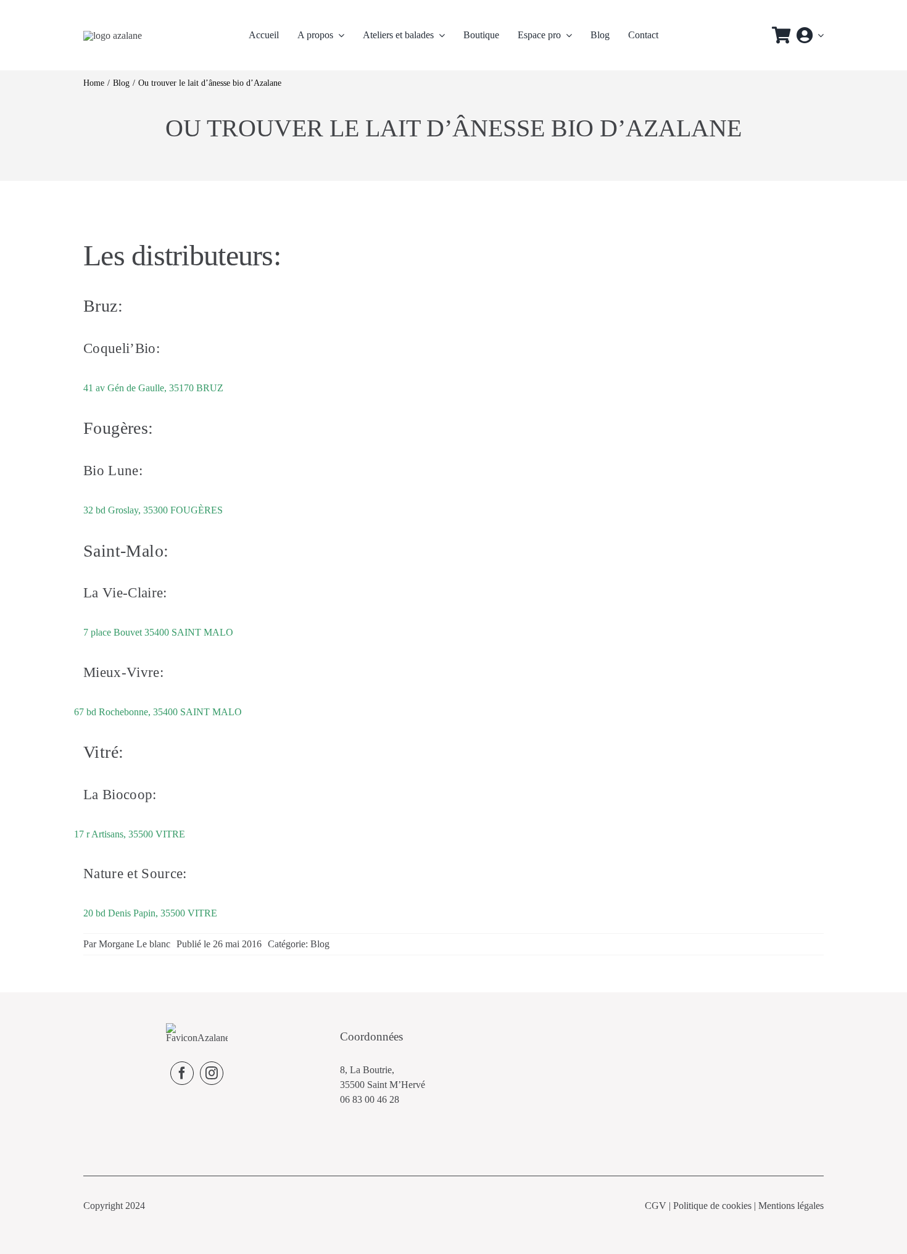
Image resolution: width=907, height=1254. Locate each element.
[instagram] (211, 1073)
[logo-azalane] (112, 35)
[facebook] (182, 1073)
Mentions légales (791, 1205)
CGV (655, 1205)
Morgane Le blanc (134, 944)
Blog (319, 944)
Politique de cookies (712, 1205)
